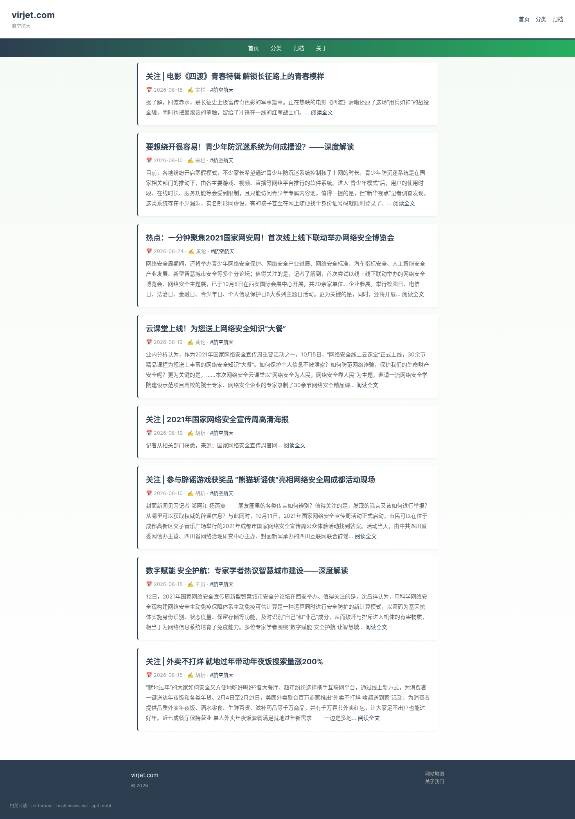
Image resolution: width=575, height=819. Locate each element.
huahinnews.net (72, 805)
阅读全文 (322, 112)
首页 (524, 19)
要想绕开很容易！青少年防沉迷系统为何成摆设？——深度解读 (250, 147)
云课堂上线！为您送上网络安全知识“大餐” (216, 328)
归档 (557, 19)
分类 (540, 19)
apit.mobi (101, 805)
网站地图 (434, 774)
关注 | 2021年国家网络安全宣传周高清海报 (217, 419)
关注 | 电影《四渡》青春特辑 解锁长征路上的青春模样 (235, 76)
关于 (321, 48)
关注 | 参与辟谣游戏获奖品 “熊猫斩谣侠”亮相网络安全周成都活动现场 (260, 480)
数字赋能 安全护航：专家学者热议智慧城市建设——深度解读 (247, 570)
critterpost (42, 805)
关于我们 (434, 782)
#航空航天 (222, 90)
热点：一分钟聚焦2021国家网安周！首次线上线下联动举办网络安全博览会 (270, 237)
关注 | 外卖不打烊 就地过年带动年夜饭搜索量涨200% (234, 661)
